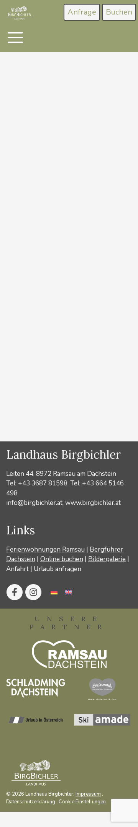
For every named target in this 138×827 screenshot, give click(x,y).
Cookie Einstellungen (82, 801)
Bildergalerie (107, 559)
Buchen (119, 12)
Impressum (88, 794)
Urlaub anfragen (57, 569)
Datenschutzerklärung (30, 801)
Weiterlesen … (34, 390)
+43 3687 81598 (42, 483)
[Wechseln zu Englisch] (68, 592)
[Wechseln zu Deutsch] (54, 592)
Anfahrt (17, 569)
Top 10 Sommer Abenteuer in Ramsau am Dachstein (57, 237)
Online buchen (61, 559)
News (33, 419)
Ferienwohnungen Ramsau (45, 549)
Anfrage (81, 12)
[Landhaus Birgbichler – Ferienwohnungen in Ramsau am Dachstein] (19, 13)
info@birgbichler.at (34, 502)
